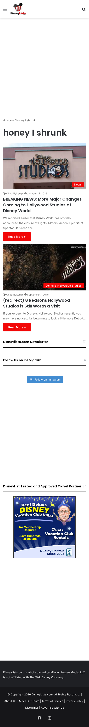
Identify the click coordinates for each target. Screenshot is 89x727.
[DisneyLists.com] (18, 9)
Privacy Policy (74, 701)
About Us (10, 701)
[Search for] (84, 10)
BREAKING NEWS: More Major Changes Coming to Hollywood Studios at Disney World (42, 205)
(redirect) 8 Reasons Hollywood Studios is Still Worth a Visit (36, 303)
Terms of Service (52, 701)
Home (10, 120)
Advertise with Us (52, 707)
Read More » (17, 236)
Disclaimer (31, 707)
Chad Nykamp (14, 193)
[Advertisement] (44, 66)
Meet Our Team (29, 701)
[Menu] (5, 10)
